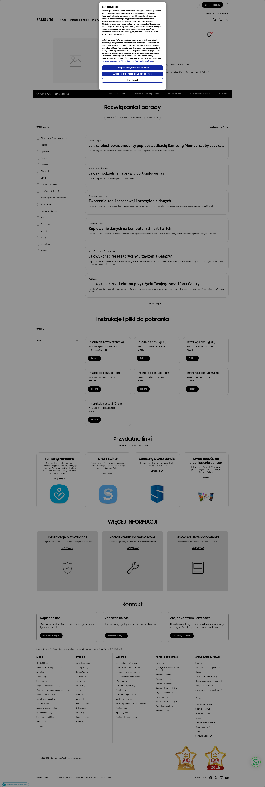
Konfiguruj (132, 80)
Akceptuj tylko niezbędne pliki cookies (132, 74)
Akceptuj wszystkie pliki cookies (132, 68)
